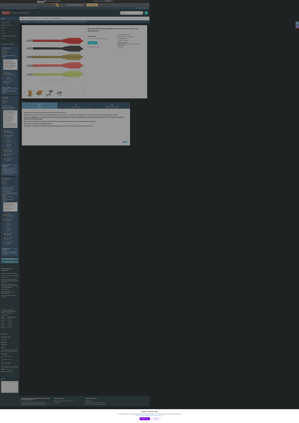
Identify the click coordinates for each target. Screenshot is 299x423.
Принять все (145, 418)
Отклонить (156, 418)
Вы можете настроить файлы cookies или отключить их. (149, 415)
